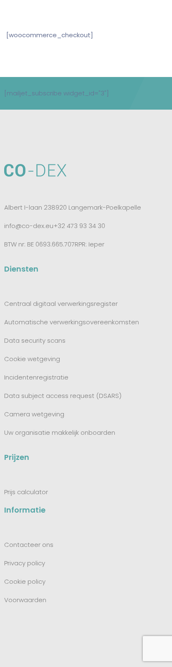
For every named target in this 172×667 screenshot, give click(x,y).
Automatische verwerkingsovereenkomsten (71, 322)
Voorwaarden (25, 599)
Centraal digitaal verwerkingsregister (61, 303)
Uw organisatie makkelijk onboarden (59, 432)
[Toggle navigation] (160, 12)
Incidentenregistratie (36, 377)
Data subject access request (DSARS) (62, 395)
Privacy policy (24, 563)
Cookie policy (25, 581)
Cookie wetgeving (32, 358)
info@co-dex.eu (28, 225)
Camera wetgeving (34, 414)
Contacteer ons (28, 544)
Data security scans (35, 340)
